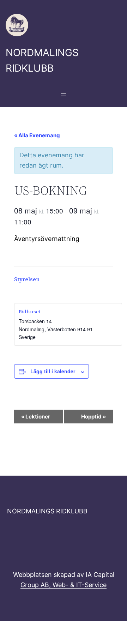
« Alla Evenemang (37, 135)
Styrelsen (27, 279)
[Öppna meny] (63, 94)
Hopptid (93, 416)
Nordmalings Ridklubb (47, 511)
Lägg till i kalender (52, 371)
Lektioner (35, 416)
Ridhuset (30, 311)
